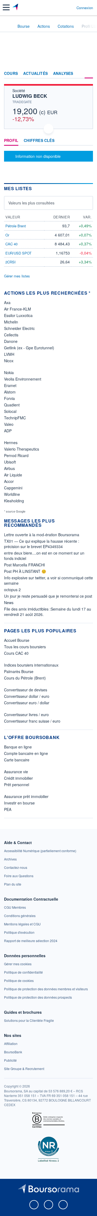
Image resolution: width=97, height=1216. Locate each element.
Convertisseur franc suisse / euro (32, 721)
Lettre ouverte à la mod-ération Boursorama (41, 534)
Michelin (11, 322)
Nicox (8, 360)
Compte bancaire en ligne (26, 753)
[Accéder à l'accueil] (7, 26)
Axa (7, 302)
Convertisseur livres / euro (26, 714)
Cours (11, 73)
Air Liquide (13, 475)
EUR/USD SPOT (18, 253)
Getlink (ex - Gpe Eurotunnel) (29, 347)
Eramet (10, 385)
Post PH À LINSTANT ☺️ (25, 571)
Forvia (9, 398)
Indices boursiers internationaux (31, 665)
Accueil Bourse (16, 640)
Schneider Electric (19, 328)
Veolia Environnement (22, 379)
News (8, 602)
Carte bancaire (16, 759)
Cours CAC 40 (16, 653)
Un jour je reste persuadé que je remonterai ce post (48, 596)
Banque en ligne (18, 747)
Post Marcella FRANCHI (24, 564)
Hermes (11, 442)
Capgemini (13, 487)
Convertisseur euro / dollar (26, 702)
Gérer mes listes (17, 275)
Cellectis (11, 334)
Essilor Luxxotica (18, 315)
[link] (40, 850)
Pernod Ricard (16, 455)
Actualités (35, 73)
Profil (11, 140)
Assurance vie (16, 771)
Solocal (10, 411)
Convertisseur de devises (25, 689)
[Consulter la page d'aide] (70, 7)
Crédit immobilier (18, 778)
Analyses (63, 73)
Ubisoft (10, 462)
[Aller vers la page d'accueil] (15, 8)
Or (7, 235)
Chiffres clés (39, 140)
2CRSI (10, 261)
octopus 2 (12, 589)
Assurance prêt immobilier (26, 796)
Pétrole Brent (15, 225)
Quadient (12, 404)
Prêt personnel (16, 784)
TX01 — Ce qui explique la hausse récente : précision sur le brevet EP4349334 (41, 543)
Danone (11, 341)
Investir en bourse (19, 803)
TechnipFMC (15, 417)
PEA (7, 809)
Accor (9, 481)
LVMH (9, 354)
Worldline (12, 494)
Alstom (10, 392)
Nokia (9, 372)
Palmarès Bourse (18, 671)
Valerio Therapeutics (21, 449)
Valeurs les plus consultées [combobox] (31, 202)
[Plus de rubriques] (88, 73)
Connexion (85, 8)
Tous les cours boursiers (25, 646)
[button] (6, 7)
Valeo (8, 424)
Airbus (9, 468)
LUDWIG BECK (29, 95)
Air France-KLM (17, 309)
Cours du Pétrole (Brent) (25, 678)
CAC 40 (11, 243)
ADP (8, 430)
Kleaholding (14, 500)
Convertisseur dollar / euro (26, 696)
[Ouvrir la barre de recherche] (62, 7)
